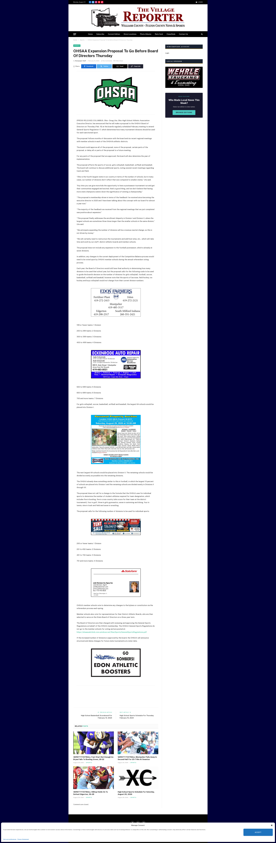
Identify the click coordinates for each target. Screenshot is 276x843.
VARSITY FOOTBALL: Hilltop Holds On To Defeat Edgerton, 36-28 (90, 793)
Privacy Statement (23, 839)
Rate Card (159, 34)
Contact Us (183, 34)
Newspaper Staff (80, 61)
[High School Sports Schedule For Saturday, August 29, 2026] (138, 777)
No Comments (107, 61)
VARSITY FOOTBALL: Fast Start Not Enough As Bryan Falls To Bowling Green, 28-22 (93, 758)
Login (167, 53)
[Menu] (74, 34)
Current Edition (114, 34)
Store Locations (130, 34)
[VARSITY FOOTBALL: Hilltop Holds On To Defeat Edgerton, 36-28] (93, 777)
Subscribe (100, 34)
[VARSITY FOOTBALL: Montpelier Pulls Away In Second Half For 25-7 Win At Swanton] (138, 742)
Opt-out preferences (9, 839)
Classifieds (171, 34)
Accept (258, 832)
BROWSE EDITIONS (184, 112)
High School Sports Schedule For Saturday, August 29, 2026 (136, 793)
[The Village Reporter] (138, 17)
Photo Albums (145, 34)
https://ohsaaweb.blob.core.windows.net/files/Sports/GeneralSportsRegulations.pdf (112, 632)
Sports (77, 45)
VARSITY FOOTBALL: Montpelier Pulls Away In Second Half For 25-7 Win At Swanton (137, 758)
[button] (272, 825)
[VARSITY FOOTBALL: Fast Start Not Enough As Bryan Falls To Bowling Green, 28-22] (93, 742)
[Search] (202, 34)
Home (90, 34)
